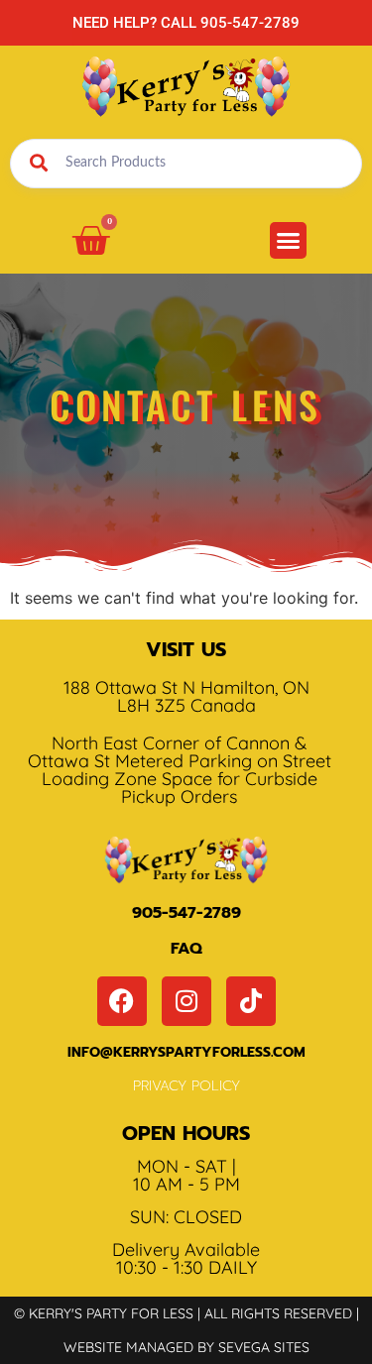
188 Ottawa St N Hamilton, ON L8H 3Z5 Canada (186, 696)
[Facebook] (122, 1001)
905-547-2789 (186, 913)
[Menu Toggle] (288, 240)
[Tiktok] (251, 1001)
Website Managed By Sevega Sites (186, 1347)
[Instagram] (186, 1001)
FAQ (186, 949)
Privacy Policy (186, 1086)
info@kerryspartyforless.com (186, 1052)
